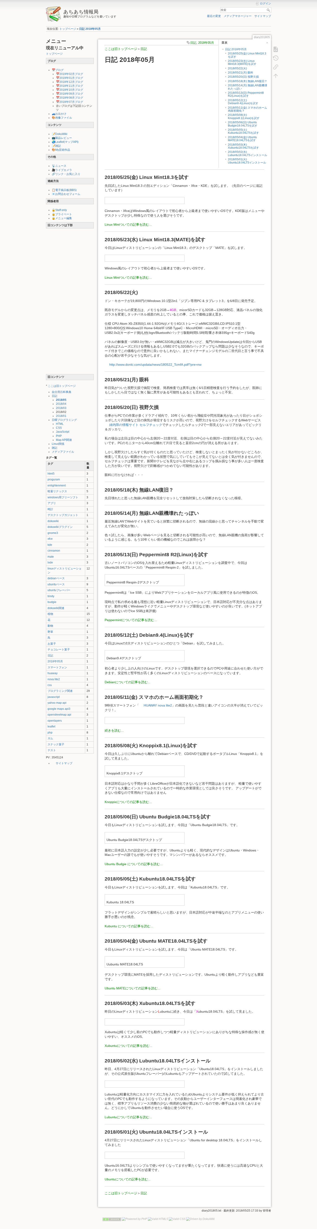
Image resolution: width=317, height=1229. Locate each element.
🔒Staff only (59, 210)
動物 (50, 625)
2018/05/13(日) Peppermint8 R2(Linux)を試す (246, 94)
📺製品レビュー (62, 138)
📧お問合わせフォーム (66, 194)
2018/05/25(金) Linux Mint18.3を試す (247, 55)
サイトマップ (262, 16)
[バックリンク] (275, 67)
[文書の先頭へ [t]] (275, 75)
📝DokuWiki (59, 134)
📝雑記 (56, 145)
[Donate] (112, 1219)
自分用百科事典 (61, 392)
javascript (54, 697)
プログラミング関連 (60, 691)
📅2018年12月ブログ (69, 82)
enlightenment (57, 485)
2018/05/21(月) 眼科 (240, 72)
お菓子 (52, 643)
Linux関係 (58, 443)
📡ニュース (59, 165)
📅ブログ (58, 70)
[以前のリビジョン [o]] (275, 58)
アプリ (52, 503)
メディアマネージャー (238, 16)
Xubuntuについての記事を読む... (128, 1046)
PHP (59, 436)
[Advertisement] (70, 302)
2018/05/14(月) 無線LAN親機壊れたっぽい (247, 87)
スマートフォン (57, 667)
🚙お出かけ (59, 113)
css (50, 685)
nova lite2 (54, 679)
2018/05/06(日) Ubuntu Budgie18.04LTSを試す (242, 124)
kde (50, 544)
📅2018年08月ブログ (69, 97)
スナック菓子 (56, 744)
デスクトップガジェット (63, 515)
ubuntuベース (56, 584)
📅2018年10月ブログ (69, 89)
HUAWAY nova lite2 (158, 705)
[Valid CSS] (177, 1219)
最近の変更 (214, 16)
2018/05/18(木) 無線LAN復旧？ (247, 81)
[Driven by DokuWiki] (200, 1219)
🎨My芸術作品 (61, 149)
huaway (53, 673)
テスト (52, 750)
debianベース (56, 578)
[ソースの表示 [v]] (275, 49)
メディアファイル (63, 451)
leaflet (51, 726)
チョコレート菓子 (59, 649)
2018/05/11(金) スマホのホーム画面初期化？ (247, 109)
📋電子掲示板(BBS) (64, 190)
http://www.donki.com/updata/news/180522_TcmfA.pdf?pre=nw (155, 364)
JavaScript (62, 431)
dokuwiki (53, 521)
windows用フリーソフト (63, 497)
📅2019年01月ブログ (69, 78)
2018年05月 (55, 661)
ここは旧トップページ (62, 386)
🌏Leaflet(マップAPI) (65, 142)
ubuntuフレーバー (59, 590)
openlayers (55, 720)
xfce (50, 538)
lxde (50, 562)
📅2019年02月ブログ (69, 74)
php (50, 732)
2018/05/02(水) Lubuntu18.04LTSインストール (247, 153)
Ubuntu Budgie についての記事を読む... (134, 864)
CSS (59, 427)
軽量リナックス (57, 491)
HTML (60, 423)
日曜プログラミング (64, 420)
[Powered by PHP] (134, 1219)
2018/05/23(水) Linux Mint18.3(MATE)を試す (242, 62)
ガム (50, 738)
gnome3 (53, 533)
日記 (54, 396)
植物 (50, 614)
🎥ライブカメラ (62, 170)
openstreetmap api (59, 714)
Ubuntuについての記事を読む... (128, 1179)
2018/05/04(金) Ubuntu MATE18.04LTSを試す (242, 139)
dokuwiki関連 (56, 608)
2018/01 (61, 416)
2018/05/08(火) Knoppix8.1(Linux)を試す (243, 116)
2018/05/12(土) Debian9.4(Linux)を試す (243, 102)
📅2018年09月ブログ (69, 93)
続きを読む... (114, 730)
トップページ (67, 28)
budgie (52, 602)
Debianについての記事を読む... (127, 682)
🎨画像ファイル (62, 117)
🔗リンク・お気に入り (66, 174)
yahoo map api (57, 702)
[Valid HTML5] (158, 1219)
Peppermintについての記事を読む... (131, 620)
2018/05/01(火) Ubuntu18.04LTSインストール (247, 161)
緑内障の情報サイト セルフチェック (135, 425)
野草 (50, 631)
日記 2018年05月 (90, 28)
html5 (51, 473)
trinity (51, 596)
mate (51, 556)
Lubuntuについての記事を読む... (128, 1117)
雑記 (54, 447)
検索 (269, 10)
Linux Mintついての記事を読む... (128, 224)
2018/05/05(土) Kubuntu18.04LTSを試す (243, 131)
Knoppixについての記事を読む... (128, 802)
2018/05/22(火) (237, 68)
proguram (54, 479)
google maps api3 (59, 708)
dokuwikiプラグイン (60, 527)
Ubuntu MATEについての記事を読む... (132, 988)
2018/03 (61, 408)
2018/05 (61, 400)
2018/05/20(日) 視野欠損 (243, 76)
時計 (50, 509)
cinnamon (54, 550)
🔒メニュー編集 (62, 218)
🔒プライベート (62, 214)
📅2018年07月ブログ (69, 102)
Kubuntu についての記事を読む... (129, 926)
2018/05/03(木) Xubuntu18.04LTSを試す (243, 146)
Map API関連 (64, 440)
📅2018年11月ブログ (69, 85)
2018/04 (61, 403)
